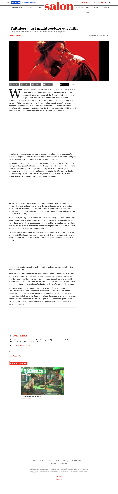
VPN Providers (59, 476)
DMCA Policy (59, 479)
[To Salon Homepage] (59, 6)
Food (41, 7)
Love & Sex (13, 356)
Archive (53, 463)
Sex (20, 356)
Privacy (65, 461)
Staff (49, 461)
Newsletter (86, 2)
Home (34, 461)
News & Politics (16, 7)
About (41, 461)
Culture (30, 7)
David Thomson (15, 35)
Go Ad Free (63, 463)
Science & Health (82, 7)
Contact (57, 461)
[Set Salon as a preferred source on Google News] (64, 84)
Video (106, 7)
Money (96, 7)
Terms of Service (77, 461)
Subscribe (15, 2)
